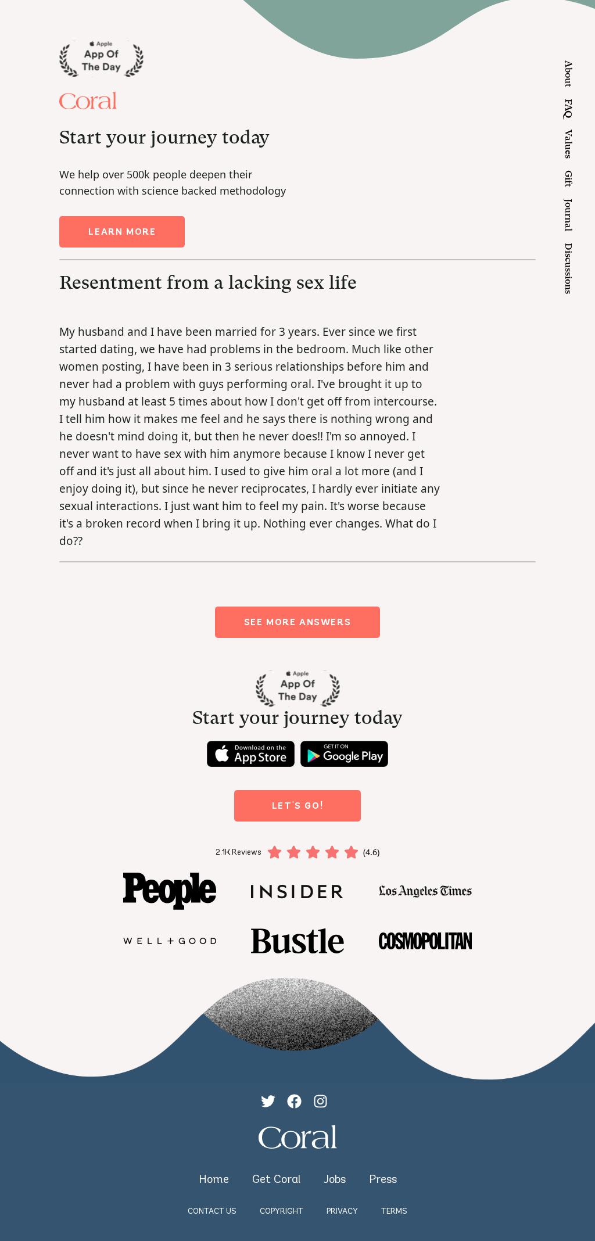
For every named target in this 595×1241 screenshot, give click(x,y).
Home (214, 1179)
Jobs (335, 1179)
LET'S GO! (297, 805)
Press (383, 1179)
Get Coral (276, 1179)
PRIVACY (342, 1211)
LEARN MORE (122, 231)
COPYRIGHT (281, 1211)
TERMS (394, 1211)
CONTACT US (212, 1211)
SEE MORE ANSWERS (298, 621)
